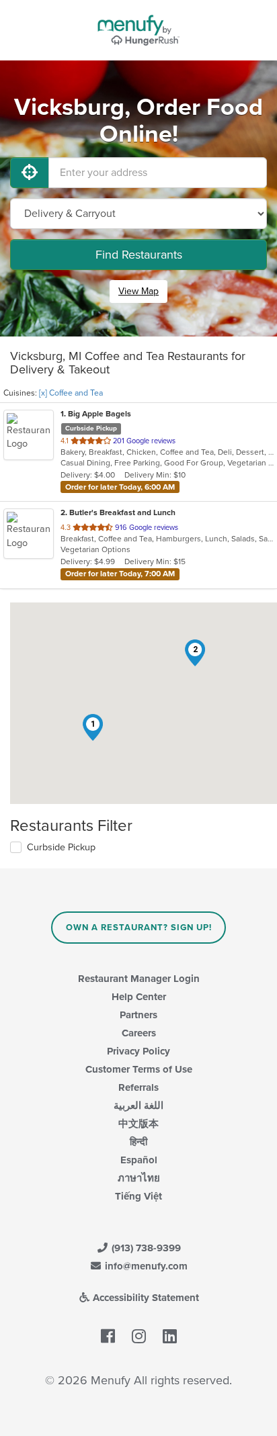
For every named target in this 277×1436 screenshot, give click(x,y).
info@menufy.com (145, 1266)
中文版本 (138, 1124)
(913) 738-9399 (145, 1248)
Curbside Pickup (61, 847)
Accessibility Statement (144, 1298)
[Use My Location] (29, 172)
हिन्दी (138, 1142)
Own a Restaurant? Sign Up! (139, 927)
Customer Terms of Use (138, 1069)
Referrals (138, 1087)
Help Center (139, 997)
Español (138, 1160)
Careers (139, 1033)
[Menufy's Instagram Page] (139, 1336)
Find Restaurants (138, 254)
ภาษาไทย (139, 1178)
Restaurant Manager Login (139, 979)
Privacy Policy (138, 1051)
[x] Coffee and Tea (71, 393)
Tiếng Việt (138, 1196)
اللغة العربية (138, 1106)
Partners (138, 1015)
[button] (93, 727)
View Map (138, 291)
